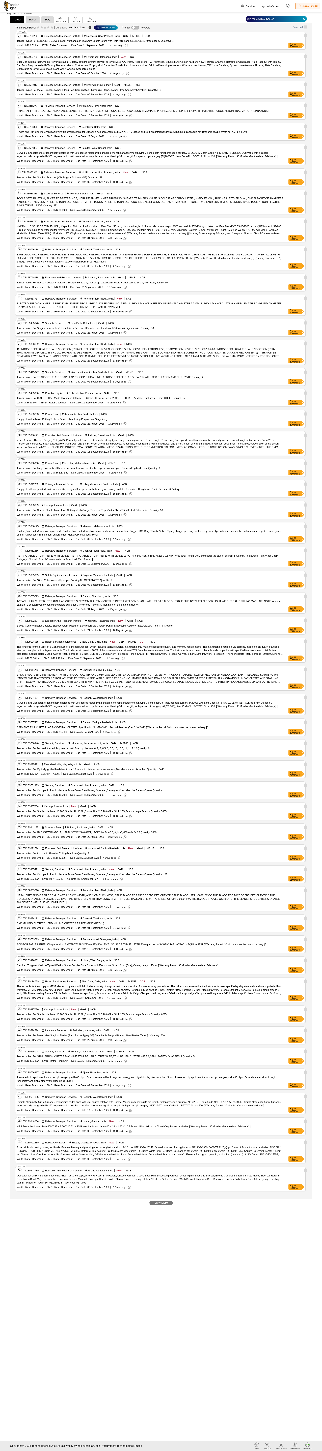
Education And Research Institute (62, 36)
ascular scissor (77, 27)
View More (161, 1202)
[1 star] (38, 27)
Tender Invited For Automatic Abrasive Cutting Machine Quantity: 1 (53, 853)
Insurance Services (55, 1030)
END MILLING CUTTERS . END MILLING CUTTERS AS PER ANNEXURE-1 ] (60, 923)
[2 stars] (41, 27)
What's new (272, 6)
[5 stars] (51, 27)
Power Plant (51, 414)
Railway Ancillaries (55, 1142)
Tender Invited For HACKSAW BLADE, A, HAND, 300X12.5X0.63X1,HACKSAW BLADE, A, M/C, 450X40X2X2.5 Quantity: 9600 (86, 832)
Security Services (53, 193)
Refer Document (58, 45)
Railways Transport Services (59, 105)
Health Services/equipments (60, 641)
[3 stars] (45, 27)
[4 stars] (48, 27)
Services (250, 6)
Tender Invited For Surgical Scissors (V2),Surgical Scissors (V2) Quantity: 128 (59, 177)
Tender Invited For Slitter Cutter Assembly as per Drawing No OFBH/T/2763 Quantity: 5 (64, 580)
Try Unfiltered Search (106, 27)
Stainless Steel (53, 827)
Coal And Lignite (54, 393)
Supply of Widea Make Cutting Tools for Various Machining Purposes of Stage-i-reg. (62, 419)
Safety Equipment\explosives (61, 575)
